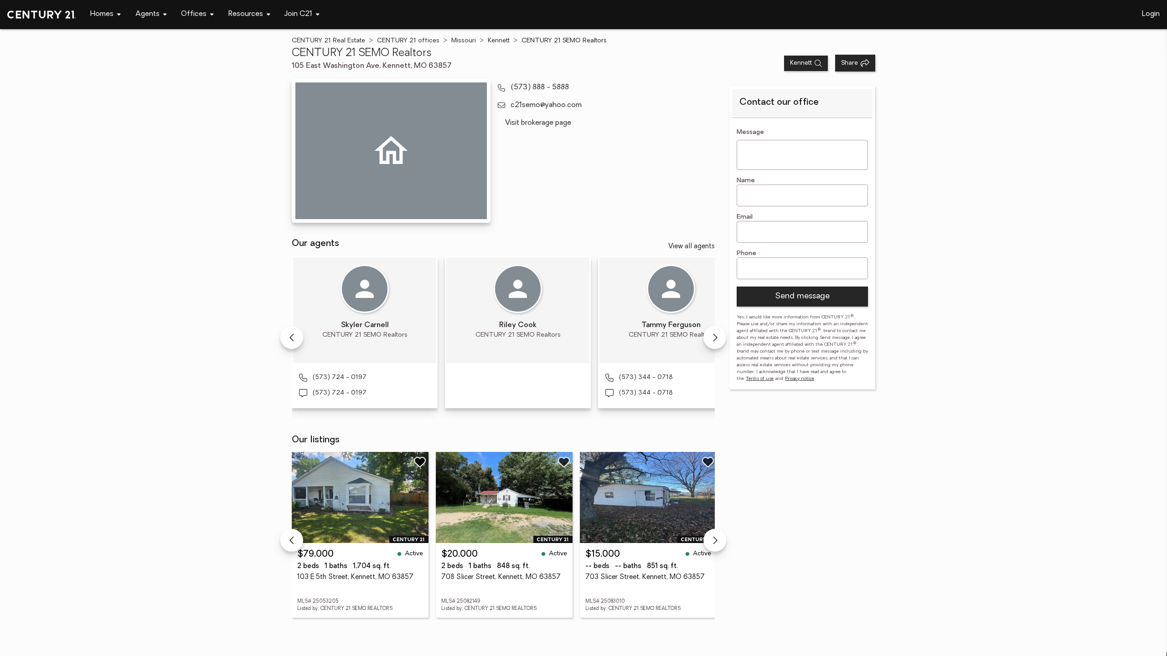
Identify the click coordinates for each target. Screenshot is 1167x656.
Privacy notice (799, 378)
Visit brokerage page (538, 123)
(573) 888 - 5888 (540, 87)
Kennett (499, 40)
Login (1151, 14)
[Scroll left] (291, 337)
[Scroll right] (714, 337)
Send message (802, 296)
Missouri (463, 40)
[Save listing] (419, 461)
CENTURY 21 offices (408, 40)
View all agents (691, 246)
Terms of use (760, 378)
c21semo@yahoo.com (546, 105)
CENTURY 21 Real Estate (328, 40)
